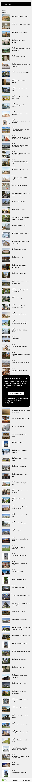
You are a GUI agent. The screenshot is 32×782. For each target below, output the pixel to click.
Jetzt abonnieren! (16, 393)
